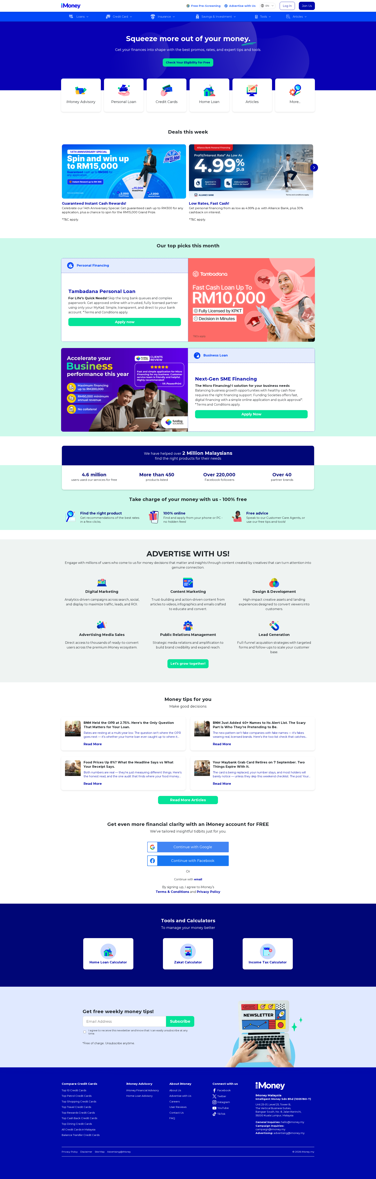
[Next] (314, 168)
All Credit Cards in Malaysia (78, 1129)
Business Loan (215, 355)
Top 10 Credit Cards (74, 1090)
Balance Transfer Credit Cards (80, 1135)
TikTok (221, 1113)
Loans (80, 16)
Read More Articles (188, 800)
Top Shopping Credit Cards (79, 1101)
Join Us (307, 6)
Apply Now (251, 414)
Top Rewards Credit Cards (78, 1112)
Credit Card (120, 16)
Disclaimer (86, 1151)
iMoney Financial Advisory (142, 1090)
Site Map (100, 1151)
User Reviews (177, 1106)
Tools (263, 16)
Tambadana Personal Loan (102, 291)
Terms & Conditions (172, 892)
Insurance (164, 16)
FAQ (172, 1118)
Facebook (224, 1090)
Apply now (125, 322)
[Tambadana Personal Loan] (251, 300)
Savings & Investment (217, 16)
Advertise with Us (242, 6)
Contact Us (176, 1112)
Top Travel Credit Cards (76, 1106)
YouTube (223, 1107)
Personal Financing (93, 265)
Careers (174, 1101)
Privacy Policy (208, 892)
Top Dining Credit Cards (77, 1123)
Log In (287, 6)
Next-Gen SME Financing (226, 379)
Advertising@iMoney (119, 1151)
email (198, 879)
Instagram (223, 1102)
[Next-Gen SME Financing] (124, 390)
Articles (298, 16)
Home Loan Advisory (139, 1095)
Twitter (221, 1096)
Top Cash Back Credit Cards (79, 1118)
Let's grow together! (188, 663)
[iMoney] (70, 5)
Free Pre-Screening (206, 6)
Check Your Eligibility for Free (188, 62)
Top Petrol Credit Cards (76, 1095)
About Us (175, 1090)
